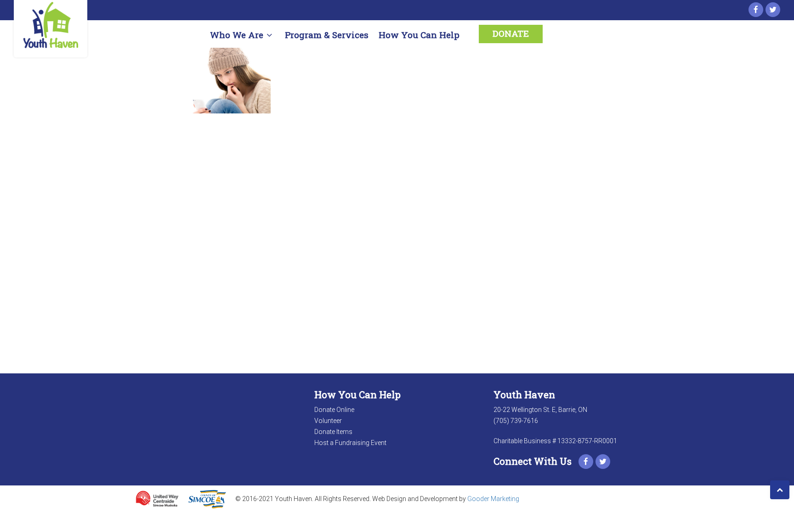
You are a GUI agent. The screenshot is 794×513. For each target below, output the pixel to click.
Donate (511, 33)
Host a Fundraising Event (350, 442)
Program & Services (327, 34)
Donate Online (334, 409)
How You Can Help (419, 34)
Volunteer (328, 420)
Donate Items (333, 431)
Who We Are (236, 34)
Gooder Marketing (493, 498)
